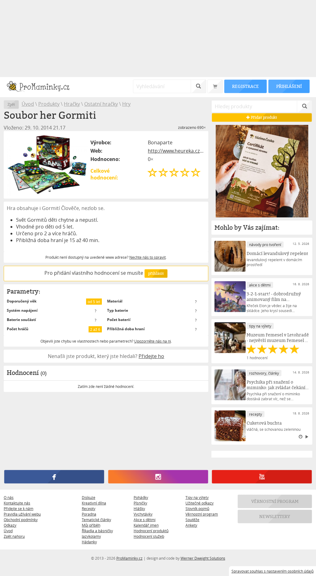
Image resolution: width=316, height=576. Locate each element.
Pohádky (141, 497)
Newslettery (275, 516)
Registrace (245, 86)
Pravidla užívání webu (22, 514)
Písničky (140, 502)
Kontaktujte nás (17, 502)
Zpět (11, 104)
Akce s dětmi (145, 519)
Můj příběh (91, 525)
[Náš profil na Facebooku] (54, 476)
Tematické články (96, 519)
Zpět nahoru (14, 536)
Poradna (89, 514)
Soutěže (192, 519)
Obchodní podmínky (21, 519)
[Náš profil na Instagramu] (158, 476)
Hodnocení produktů (151, 530)
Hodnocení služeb (149, 536)
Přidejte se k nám (18, 508)
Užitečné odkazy (199, 502)
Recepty (88, 508)
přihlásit (156, 273)
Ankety (191, 525)
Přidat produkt (263, 117)
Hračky (72, 104)
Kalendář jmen (146, 525)
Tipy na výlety (197, 497)
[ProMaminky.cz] (41, 87)
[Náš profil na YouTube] (262, 476)
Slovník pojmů (197, 508)
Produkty (49, 104)
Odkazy (10, 525)
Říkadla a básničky (97, 530)
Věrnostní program (201, 514)
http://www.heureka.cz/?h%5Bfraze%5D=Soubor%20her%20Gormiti (176, 150)
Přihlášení (288, 86)
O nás (9, 497)
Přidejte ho (151, 356)
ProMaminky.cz (129, 558)
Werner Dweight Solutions (203, 558)
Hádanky (89, 541)
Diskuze (88, 497)
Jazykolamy (91, 536)
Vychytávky (143, 514)
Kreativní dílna (94, 502)
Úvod (28, 104)
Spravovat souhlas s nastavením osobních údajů (272, 571)
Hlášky (139, 508)
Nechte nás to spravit (147, 257)
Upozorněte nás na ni (152, 341)
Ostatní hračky (101, 104)
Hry (126, 104)
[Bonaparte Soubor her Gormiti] (47, 164)
